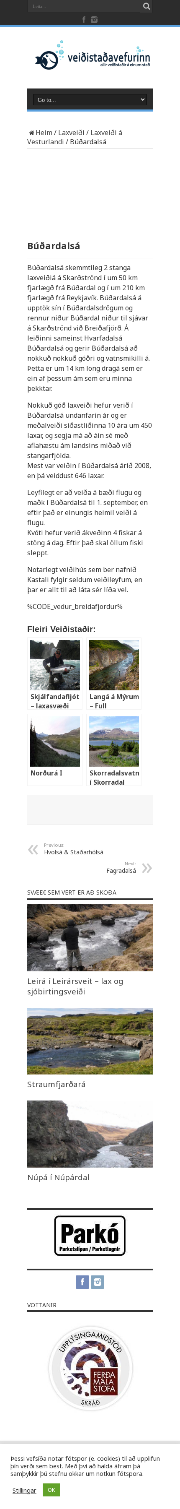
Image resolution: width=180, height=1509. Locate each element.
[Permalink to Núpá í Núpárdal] (90, 1165)
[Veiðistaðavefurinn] (90, 62)
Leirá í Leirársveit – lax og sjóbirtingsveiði (75, 986)
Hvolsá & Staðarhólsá (73, 849)
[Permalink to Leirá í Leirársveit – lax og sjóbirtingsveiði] (90, 968)
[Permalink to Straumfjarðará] (90, 1072)
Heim (44, 132)
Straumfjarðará (56, 1084)
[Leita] (146, 6)
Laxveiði (71, 132)
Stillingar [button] (24, 1490)
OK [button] (51, 1489)
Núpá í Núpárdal (58, 1177)
